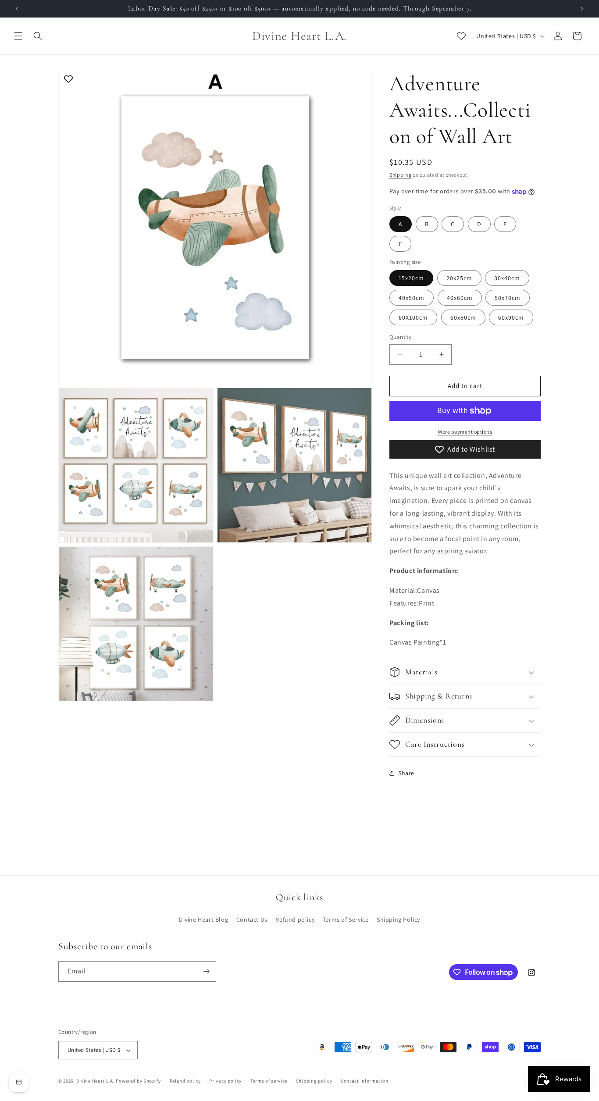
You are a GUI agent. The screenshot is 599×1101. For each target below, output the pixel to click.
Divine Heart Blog (203, 919)
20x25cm (459, 278)
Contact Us (251, 919)
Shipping (400, 174)
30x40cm (507, 278)
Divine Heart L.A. (95, 1081)
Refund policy (294, 919)
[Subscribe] (206, 971)
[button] (18, 36)
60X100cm (413, 317)
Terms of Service (346, 919)
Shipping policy (314, 1081)
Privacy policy (225, 1081)
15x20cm (411, 278)
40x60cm (460, 298)
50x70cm (508, 298)
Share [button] (406, 773)
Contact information (364, 1081)
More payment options (465, 431)
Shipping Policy (398, 919)
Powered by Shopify (138, 1081)
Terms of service (268, 1081)
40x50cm (411, 298)
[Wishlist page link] (461, 36)
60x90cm (511, 317)
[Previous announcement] (17, 8)
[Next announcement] (582, 8)
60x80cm (463, 317)
